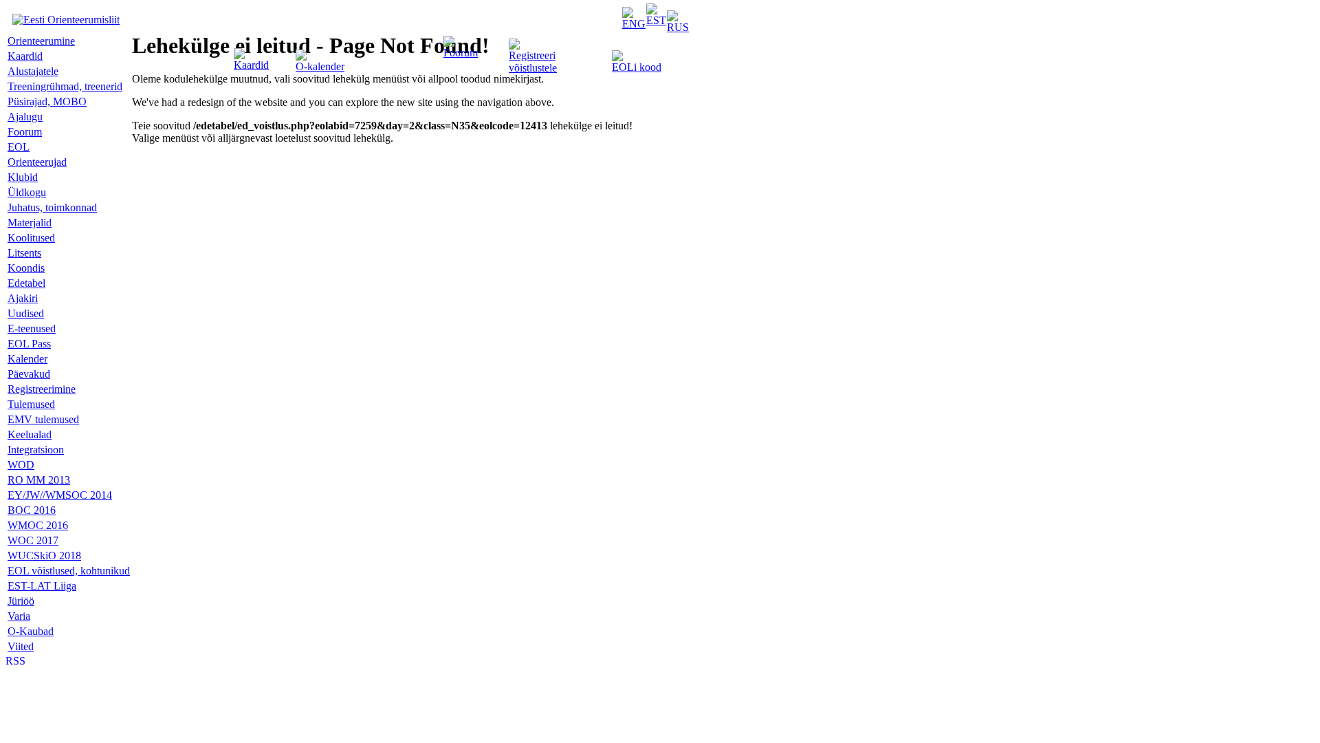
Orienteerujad (37, 162)
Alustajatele (33, 71)
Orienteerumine (41, 41)
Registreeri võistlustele (533, 62)
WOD (21, 465)
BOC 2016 (32, 510)
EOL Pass (29, 343)
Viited (21, 646)
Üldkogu (27, 192)
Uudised (26, 313)
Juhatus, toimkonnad (52, 207)
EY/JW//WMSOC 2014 (60, 495)
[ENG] (634, 24)
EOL (19, 147)
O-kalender (320, 66)
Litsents (24, 253)
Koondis (26, 268)
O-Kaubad (31, 631)
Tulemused (31, 404)
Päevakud (29, 374)
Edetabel (26, 283)
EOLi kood (636, 67)
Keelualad (30, 434)
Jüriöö (21, 601)
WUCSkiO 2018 (44, 555)
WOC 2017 (33, 540)
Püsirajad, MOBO (47, 101)
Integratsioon (36, 449)
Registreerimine (42, 389)
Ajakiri (23, 298)
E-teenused (32, 328)
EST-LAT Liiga (42, 586)
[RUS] (678, 27)
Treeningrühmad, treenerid (65, 86)
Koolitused (31, 238)
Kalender (27, 359)
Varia (19, 616)
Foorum (460, 52)
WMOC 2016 (38, 525)
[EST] (656, 20)
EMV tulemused (43, 419)
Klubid (23, 177)
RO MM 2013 (39, 480)
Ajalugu (25, 116)
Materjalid (30, 222)
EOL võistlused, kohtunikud (69, 571)
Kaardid (251, 65)
